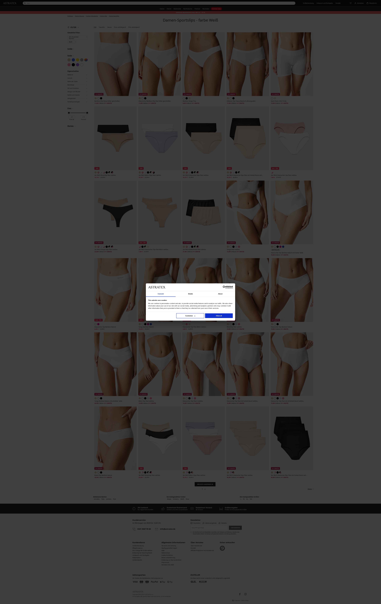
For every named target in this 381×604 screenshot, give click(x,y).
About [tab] (220, 294)
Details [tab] (190, 294)
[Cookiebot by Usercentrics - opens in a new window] (224, 287)
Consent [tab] (161, 294)
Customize (189, 316)
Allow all (219, 316)
